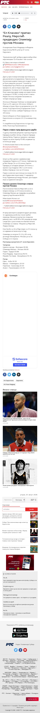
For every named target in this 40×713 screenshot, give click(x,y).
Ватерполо (15, 668)
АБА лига (14, 7)
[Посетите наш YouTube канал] (25, 650)
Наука (16, 675)
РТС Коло (34, 681)
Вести (5, 659)
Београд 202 (15, 687)
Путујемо (15, 674)
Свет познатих (24, 674)
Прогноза (7, 500)
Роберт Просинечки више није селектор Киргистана (15, 523)
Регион (19, 659)
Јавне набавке (25, 693)
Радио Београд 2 (26, 686)
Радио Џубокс (16, 689)
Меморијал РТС (26, 669)
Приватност (6, 705)
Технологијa (6, 674)
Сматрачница (9, 663)
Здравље (34, 674)
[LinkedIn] (14, 26)
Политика (12, 659)
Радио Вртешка (27, 689)
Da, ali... (5, 578)
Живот (15, 672)
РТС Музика (19, 682)
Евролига (4, 7)
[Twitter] (9, 26)
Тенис (26, 666)
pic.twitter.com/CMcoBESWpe (14, 203)
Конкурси (35, 693)
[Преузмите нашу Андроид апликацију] (20, 635)
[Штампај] (18, 26)
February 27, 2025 (9, 72)
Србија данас (32, 659)
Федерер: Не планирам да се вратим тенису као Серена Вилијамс (13, 548)
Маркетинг (16, 693)
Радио (5, 686)
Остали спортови (14, 669)
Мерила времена (31, 660)
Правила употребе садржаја (28, 705)
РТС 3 (18, 680)
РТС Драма (6, 681)
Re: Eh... (5, 610)
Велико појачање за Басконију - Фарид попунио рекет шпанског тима (14, 531)
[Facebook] (5, 26)
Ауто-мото (31, 668)
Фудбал (12, 666)
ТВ (3, 680)
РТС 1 (7, 680)
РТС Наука (33, 680)
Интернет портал (20, 695)
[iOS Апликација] (21, 562)
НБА (9, 7)
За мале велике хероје (19, 676)
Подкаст (18, 663)
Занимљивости (23, 672)
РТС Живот (15, 681)
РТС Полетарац (29, 682)
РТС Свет (25, 680)
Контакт (8, 693)
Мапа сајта (32, 699)
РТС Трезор (9, 682)
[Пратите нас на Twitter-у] (16, 650)
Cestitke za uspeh (8, 602)
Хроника (5, 660)
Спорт (6, 666)
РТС (3, 693)
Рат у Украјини (10, 662)
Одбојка (32, 666)
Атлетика (23, 668)
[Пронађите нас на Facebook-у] (20, 650)
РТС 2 (13, 680)
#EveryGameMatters (10, 147)
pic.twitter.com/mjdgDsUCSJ (13, 67)
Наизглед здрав (33, 676)
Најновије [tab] (6, 505)
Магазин (8, 672)
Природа (23, 675)
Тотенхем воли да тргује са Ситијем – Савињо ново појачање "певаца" (13, 540)
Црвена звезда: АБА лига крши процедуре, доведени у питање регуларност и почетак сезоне (12, 515)
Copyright (14, 705)
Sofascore (17, 370)
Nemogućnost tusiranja (10, 595)
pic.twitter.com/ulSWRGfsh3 (13, 149)
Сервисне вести (28, 662)
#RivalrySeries (23, 65)
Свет (24, 659)
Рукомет (7, 668)
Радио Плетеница (26, 687)
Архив (23, 690)
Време (19, 662)
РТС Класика (24, 681)
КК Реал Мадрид (9, 384)
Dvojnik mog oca (8, 586)
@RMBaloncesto (11, 65)
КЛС (31, 7)
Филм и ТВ (9, 675)
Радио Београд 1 (14, 686)
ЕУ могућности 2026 (28, 663)
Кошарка (20, 666)
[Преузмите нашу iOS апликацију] (20, 630)
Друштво (13, 660)
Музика (32, 672)
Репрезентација (24, 7)
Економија (21, 660)
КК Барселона (8, 380)
